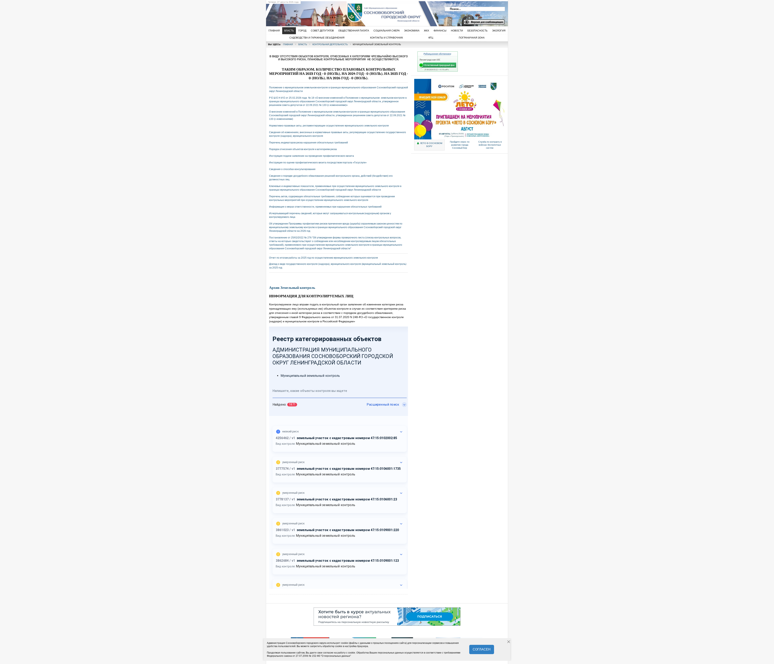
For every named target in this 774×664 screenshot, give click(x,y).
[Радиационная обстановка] (437, 70)
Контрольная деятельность (330, 44)
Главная (288, 44)
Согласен (482, 649)
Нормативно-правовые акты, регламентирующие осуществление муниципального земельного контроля (329, 125)
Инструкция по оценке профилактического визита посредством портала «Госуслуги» (318, 162)
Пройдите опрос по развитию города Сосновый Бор (459, 145)
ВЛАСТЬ (302, 44)
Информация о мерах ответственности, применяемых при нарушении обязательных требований (325, 206)
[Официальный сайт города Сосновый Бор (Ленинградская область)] (331, 12)
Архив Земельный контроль (292, 288)
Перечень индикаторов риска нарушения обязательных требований (308, 142)
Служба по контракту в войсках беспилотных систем (490, 145)
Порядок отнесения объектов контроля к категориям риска (303, 149)
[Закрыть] (509, 642)
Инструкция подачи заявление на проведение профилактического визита (311, 156)
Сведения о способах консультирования (292, 169)
